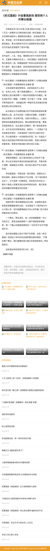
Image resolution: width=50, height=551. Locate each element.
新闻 (17, 10)
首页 (12, 10)
